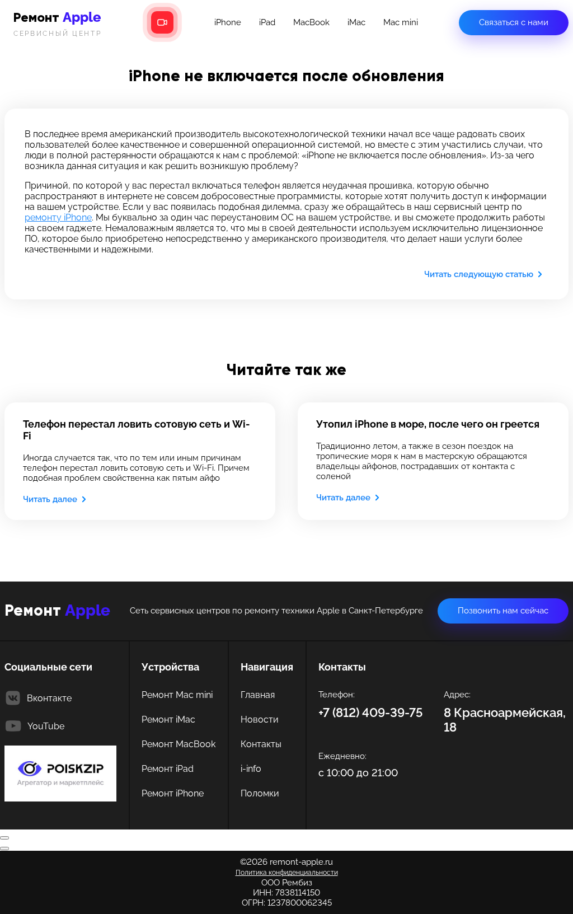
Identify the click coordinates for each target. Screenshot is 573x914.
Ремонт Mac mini (177, 695)
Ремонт (57, 23)
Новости (260, 719)
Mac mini (400, 22)
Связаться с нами (513, 22)
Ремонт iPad (168, 768)
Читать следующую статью (478, 274)
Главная (258, 695)
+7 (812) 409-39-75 (370, 712)
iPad (267, 22)
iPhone (227, 22)
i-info (251, 768)
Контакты (261, 744)
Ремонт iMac (168, 719)
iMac (356, 22)
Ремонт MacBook (178, 744)
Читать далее (50, 499)
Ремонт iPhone (173, 793)
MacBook (311, 22)
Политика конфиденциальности (287, 872)
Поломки (260, 793)
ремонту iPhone (58, 217)
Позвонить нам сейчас (503, 611)
